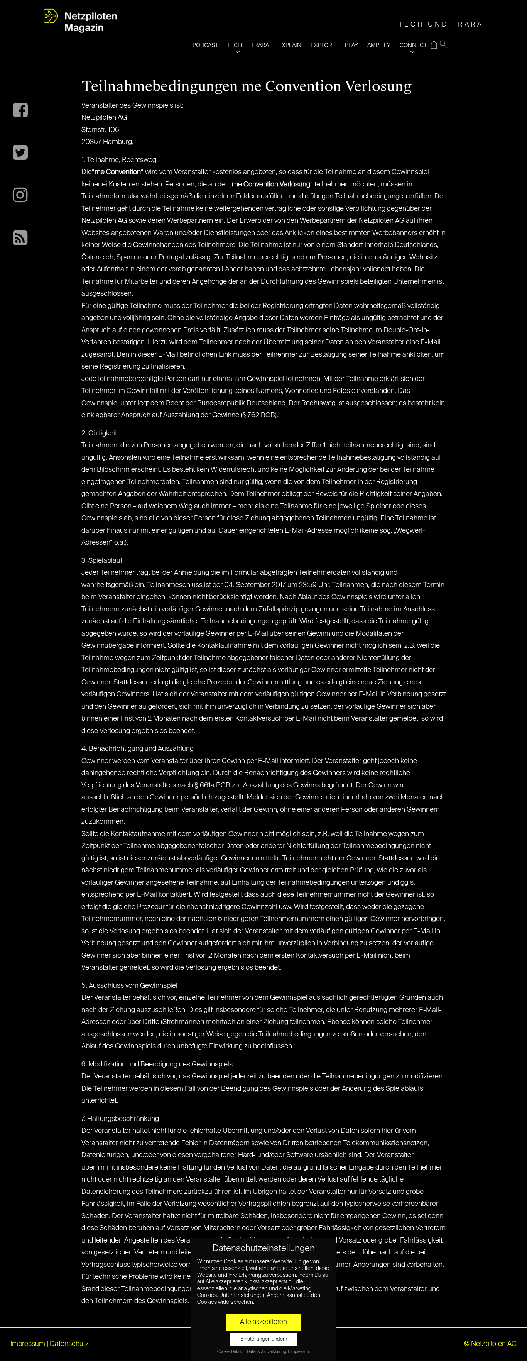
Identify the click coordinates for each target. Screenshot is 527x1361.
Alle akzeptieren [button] (263, 1322)
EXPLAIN (289, 45)
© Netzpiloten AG (490, 1344)
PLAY (351, 45)
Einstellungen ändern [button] (263, 1339)
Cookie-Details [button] (230, 1352)
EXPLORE (323, 45)
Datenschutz (69, 1344)
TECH (234, 45)
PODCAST (205, 45)
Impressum (27, 1344)
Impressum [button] (300, 1352)
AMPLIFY (378, 45)
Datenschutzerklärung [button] (267, 1352)
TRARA (260, 45)
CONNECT (413, 45)
